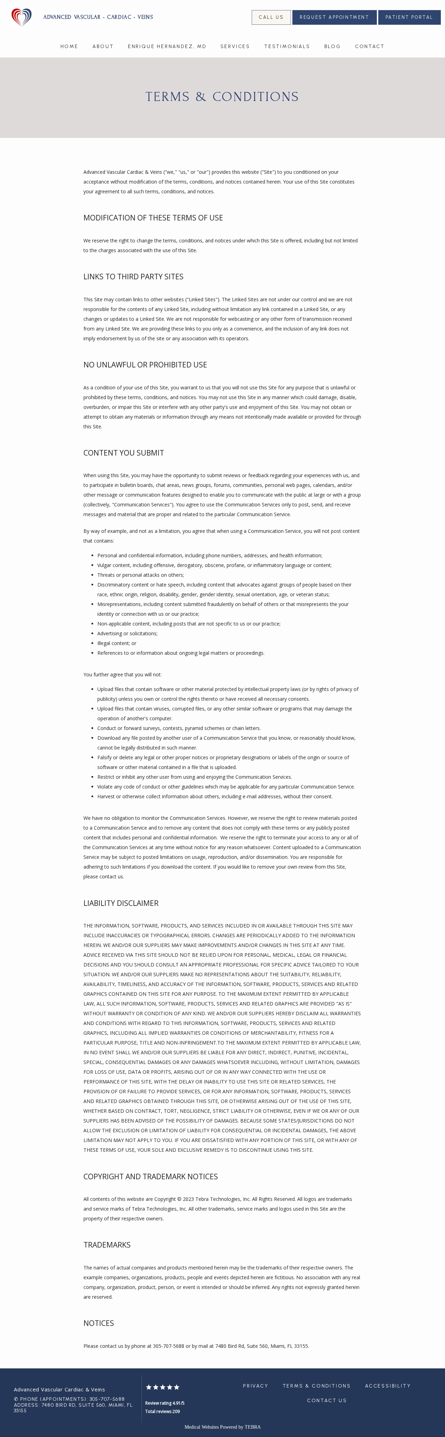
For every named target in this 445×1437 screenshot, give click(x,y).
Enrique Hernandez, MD (167, 46)
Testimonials (287, 46)
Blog (332, 46)
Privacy (256, 1386)
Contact (370, 46)
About (103, 46)
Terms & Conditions (317, 1386)
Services (235, 46)
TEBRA (253, 1427)
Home (69, 46)
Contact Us (327, 1401)
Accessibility (388, 1386)
